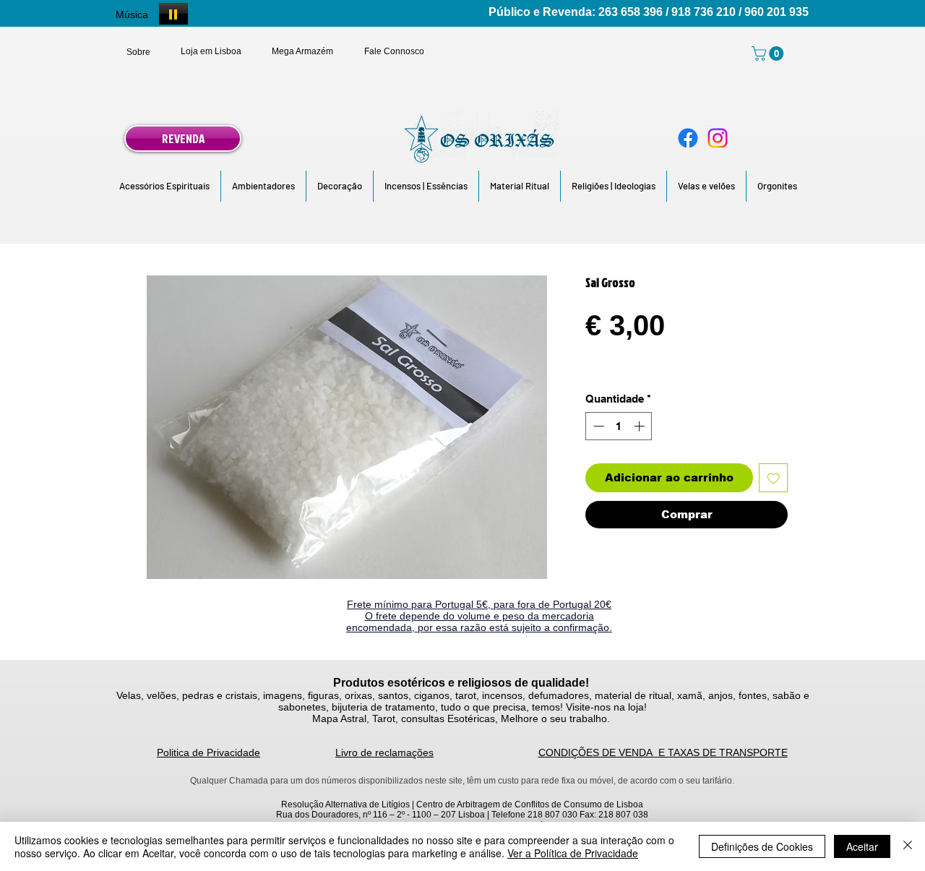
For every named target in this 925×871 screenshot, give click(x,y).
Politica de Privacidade (208, 752)
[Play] (173, 14)
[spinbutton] (619, 426)
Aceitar (862, 846)
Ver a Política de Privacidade (572, 853)
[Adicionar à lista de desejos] (773, 478)
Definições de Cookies (762, 846)
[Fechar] (907, 846)
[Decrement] (597, 426)
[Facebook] (688, 138)
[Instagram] (718, 138)
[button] (164, 186)
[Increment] (640, 426)
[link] (769, 53)
